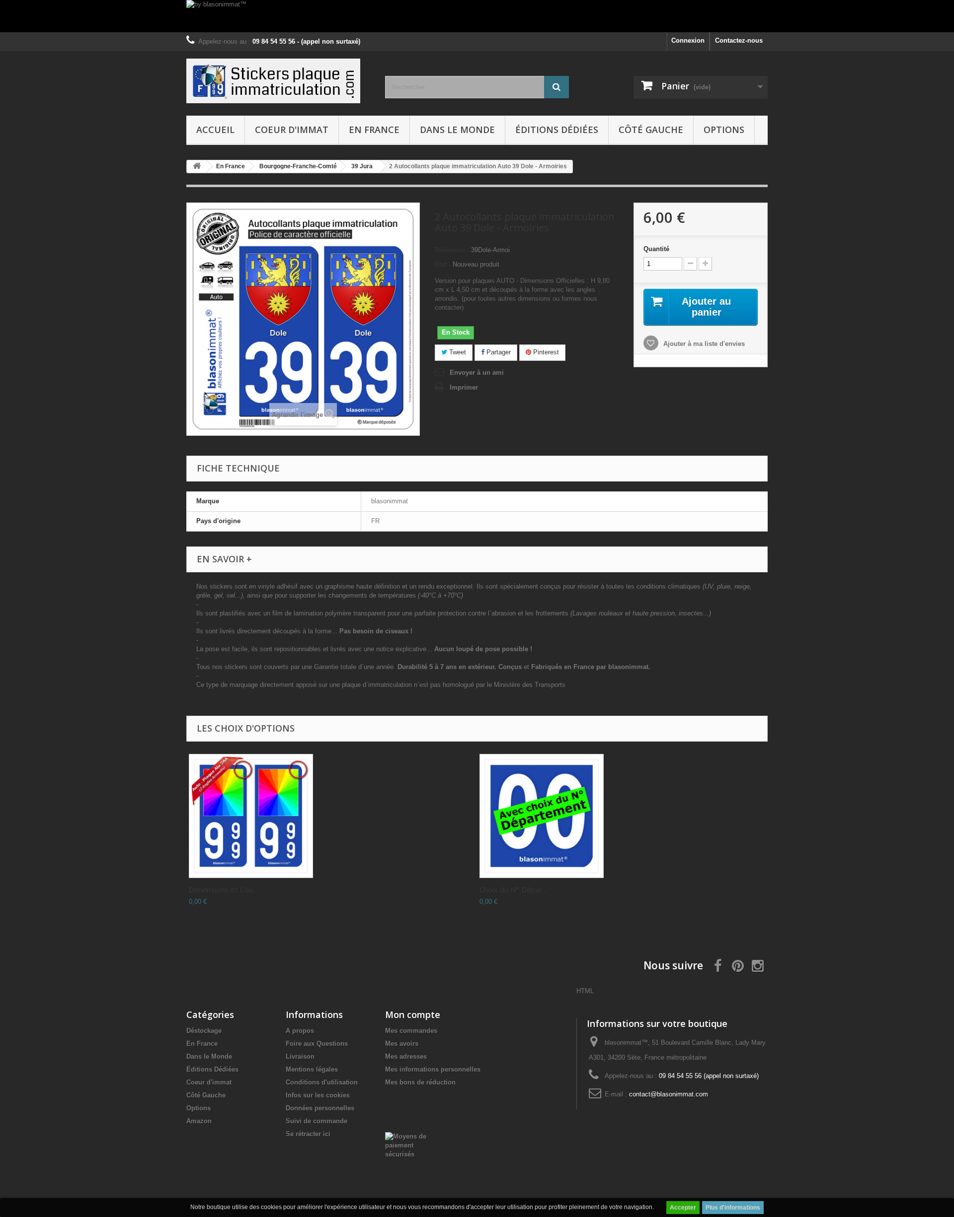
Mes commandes (411, 1030)
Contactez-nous (739, 40)
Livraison (300, 1056)
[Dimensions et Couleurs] (251, 816)
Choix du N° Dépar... (513, 889)
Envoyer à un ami (477, 372)
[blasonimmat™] (278, 81)
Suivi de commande (316, 1121)
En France (374, 129)
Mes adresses (406, 1056)
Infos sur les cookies (318, 1095)
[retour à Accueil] (196, 166)
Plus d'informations (733, 1207)
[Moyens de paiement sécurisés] (410, 1145)
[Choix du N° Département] (541, 816)
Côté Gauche (651, 129)
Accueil (215, 129)
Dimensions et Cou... (223, 889)
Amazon (199, 1121)
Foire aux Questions (317, 1043)
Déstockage (204, 1030)
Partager (497, 352)
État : (443, 264)
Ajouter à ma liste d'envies (703, 343)
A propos (300, 1030)
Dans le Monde (457, 129)
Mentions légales (312, 1069)
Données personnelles (320, 1108)
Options (724, 129)
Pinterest (545, 352)
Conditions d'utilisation (322, 1082)
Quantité (656, 249)
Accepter (683, 1207)
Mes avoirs (401, 1043)
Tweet (456, 352)
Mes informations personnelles (432, 1069)
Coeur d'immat (291, 129)
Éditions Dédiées (556, 129)
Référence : (452, 250)
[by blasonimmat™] (477, 16)
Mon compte (412, 1014)
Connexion (688, 40)
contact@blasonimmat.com (668, 1094)
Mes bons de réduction (420, 1082)
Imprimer (464, 387)
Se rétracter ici (308, 1134)
